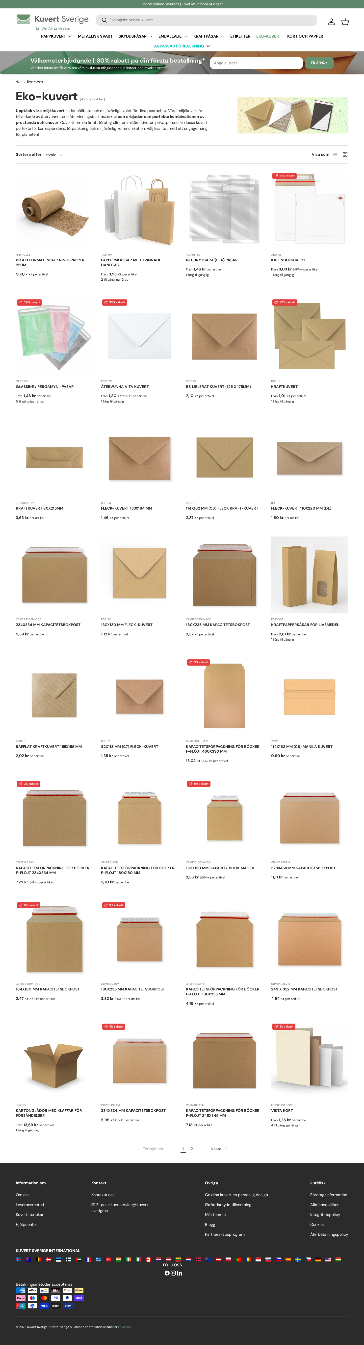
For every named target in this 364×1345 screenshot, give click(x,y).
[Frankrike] (88, 1259)
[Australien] (28, 1259)
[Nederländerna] (188, 1259)
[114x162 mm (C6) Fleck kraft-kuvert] (224, 458)
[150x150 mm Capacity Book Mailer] (224, 818)
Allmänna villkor (324, 1204)
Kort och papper (305, 36)
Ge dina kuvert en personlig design (236, 1194)
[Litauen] (178, 1259)
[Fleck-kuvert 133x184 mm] (139, 458)
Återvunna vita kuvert (125, 386)
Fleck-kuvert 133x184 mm (126, 508)
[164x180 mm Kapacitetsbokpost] (54, 939)
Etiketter (240, 36)
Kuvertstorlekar (30, 1214)
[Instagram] (173, 1273)
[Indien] (118, 1259)
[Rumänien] (248, 1259)
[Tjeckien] (308, 1259)
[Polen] (228, 1259)
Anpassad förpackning (179, 46)
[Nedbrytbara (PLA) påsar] (224, 210)
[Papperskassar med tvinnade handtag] (139, 210)
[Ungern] (338, 1259)
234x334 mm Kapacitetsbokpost (48, 624)
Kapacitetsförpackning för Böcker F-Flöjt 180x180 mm (138, 870)
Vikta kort (282, 1110)
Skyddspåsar (133, 36)
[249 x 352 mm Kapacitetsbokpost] (309, 939)
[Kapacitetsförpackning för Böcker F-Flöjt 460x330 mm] (224, 696)
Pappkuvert (53, 36)
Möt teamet (215, 1214)
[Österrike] (218, 1259)
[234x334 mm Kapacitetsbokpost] (54, 575)
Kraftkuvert (284, 386)
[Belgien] (38, 1259)
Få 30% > (319, 63)
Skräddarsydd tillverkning (228, 1204)
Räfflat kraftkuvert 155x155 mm (49, 746)
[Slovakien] (268, 1259)
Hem (19, 82)
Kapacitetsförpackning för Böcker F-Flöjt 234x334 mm (52, 870)
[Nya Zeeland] (208, 1259)
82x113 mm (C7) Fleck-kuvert (129, 746)
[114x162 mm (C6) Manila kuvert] (309, 696)
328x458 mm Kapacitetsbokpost (303, 868)
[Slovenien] (278, 1259)
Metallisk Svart (95, 36)
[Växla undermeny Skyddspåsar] (151, 36)
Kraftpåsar (205, 36)
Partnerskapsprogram (225, 1234)
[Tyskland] (318, 1259)
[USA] (328, 1259)
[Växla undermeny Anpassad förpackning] (208, 46)
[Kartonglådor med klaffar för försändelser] (54, 1060)
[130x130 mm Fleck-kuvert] (139, 575)
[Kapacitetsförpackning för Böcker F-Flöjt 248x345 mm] (224, 1060)
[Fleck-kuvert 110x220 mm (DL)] (309, 458)
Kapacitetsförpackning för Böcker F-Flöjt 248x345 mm (223, 1113)
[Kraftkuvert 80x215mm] (54, 458)
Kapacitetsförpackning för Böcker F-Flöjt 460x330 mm (223, 749)
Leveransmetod (30, 1204)
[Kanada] (148, 1259)
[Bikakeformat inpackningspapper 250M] (54, 210)
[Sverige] (298, 1259)
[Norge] (198, 1259)
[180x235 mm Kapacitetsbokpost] (224, 575)
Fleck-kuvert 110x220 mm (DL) (301, 508)
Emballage (170, 36)
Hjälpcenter (26, 1224)
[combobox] (206, 19)
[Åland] (18, 1259)
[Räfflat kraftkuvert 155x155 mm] (54, 696)
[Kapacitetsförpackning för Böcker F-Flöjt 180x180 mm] (139, 818)
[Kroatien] (158, 1259)
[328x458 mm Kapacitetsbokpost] (309, 818)
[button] (345, 21)
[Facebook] (167, 1273)
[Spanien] (288, 1259)
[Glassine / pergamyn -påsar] (54, 336)
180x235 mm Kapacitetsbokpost (218, 624)
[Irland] (128, 1259)
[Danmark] (48, 1259)
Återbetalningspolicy (329, 1234)
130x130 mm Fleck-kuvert (127, 624)
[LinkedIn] (179, 1273)
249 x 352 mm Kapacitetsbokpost (304, 989)
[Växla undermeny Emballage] (185, 36)
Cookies (317, 1224)
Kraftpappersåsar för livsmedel (305, 624)
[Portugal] (238, 1259)
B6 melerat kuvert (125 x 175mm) (218, 386)
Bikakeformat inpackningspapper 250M (50, 263)
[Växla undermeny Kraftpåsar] (222, 36)
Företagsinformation (328, 1194)
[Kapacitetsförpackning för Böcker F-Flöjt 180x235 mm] (224, 939)
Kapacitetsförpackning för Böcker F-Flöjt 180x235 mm (223, 992)
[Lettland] (168, 1259)
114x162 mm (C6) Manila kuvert (302, 746)
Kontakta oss (102, 1194)
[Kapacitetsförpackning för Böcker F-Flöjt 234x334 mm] (54, 818)
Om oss (22, 1194)
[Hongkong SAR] (108, 1259)
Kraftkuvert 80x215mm (39, 508)
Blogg (210, 1224)
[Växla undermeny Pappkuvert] (70, 36)
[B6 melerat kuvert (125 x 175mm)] (224, 336)
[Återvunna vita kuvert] (139, 336)
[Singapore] (258, 1259)
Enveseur (124, 1327)
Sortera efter (29, 154)
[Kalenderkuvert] (309, 210)
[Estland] (58, 1259)
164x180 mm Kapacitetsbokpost (48, 989)
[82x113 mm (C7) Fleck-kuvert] (139, 696)
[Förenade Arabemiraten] (78, 1259)
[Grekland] (98, 1259)
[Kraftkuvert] (309, 336)
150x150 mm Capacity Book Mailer (220, 868)
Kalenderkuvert (288, 260)
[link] (150, 1149)
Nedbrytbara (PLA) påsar (212, 260)
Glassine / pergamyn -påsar (45, 386)
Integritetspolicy (325, 1214)
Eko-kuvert (268, 36)
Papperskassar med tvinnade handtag (131, 263)
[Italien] (138, 1259)
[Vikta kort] (309, 1060)
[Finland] (68, 1259)
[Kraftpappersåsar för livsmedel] (309, 575)
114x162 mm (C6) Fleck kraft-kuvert (222, 508)
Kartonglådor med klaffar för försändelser (49, 1113)
